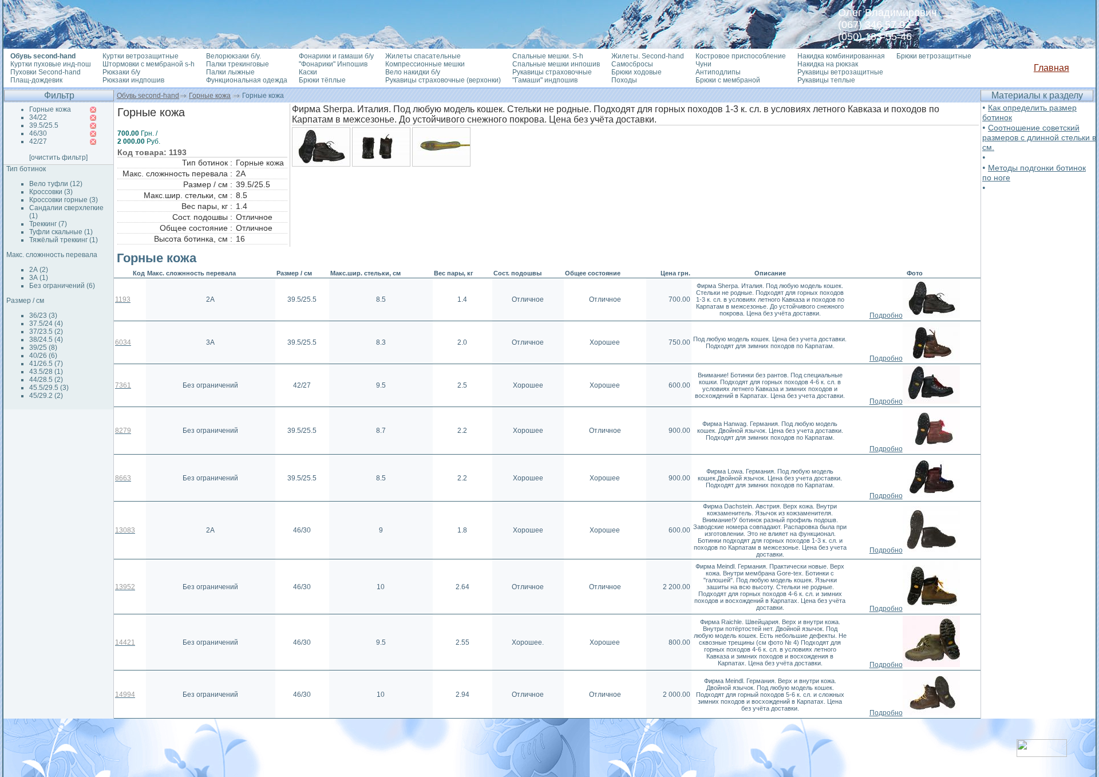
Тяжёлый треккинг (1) (63, 240)
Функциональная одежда (246, 80)
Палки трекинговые (237, 64)
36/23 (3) (43, 315)
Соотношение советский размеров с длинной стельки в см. (1039, 137)
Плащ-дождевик (36, 80)
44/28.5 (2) (46, 380)
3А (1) (38, 278)
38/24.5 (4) (46, 340)
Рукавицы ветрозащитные (840, 72)
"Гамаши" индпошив (545, 80)
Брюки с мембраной (727, 80)
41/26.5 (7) (46, 364)
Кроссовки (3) (51, 192)
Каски (308, 72)
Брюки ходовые (636, 72)
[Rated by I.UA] (1042, 754)
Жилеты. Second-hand (647, 56)
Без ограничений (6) (62, 286)
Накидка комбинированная (841, 56)
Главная (1051, 68)
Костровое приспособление (740, 56)
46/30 (38, 133)
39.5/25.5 (43, 125)
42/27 (38, 141)
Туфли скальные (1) (61, 232)
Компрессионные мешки (425, 64)
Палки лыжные (230, 72)
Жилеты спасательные (423, 56)
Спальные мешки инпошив (556, 64)
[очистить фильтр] (58, 157)
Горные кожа (210, 96)
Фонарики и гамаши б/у (336, 56)
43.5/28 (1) (46, 372)
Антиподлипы (718, 72)
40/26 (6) (43, 356)
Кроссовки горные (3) (63, 200)
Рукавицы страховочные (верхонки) (443, 80)
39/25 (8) (43, 348)
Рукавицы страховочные (552, 72)
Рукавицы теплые (826, 80)
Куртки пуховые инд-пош (50, 64)
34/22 (38, 117)
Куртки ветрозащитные (140, 56)
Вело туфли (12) (55, 184)
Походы (624, 80)
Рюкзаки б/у (121, 72)
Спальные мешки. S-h (547, 56)
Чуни (703, 64)
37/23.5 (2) (46, 332)
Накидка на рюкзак (827, 64)
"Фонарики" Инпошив (333, 64)
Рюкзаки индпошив (133, 80)
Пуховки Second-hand (45, 72)
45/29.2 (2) (46, 396)
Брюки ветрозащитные (933, 56)
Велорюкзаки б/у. (233, 56)
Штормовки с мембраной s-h (148, 64)
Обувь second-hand (148, 96)
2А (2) (38, 270)
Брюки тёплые (322, 80)
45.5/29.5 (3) (49, 388)
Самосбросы (632, 64)
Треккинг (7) (48, 224)
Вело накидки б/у (412, 72)
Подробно (886, 315)
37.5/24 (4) (46, 324)
